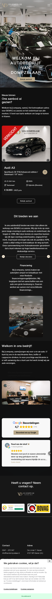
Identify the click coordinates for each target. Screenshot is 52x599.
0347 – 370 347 (8, 550)
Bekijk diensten (26, 257)
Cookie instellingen (10, 589)
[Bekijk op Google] (7, 445)
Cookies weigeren (27, 589)
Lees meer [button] (15, 462)
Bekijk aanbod (26, 79)
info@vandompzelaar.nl (11, 553)
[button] (2, 453)
